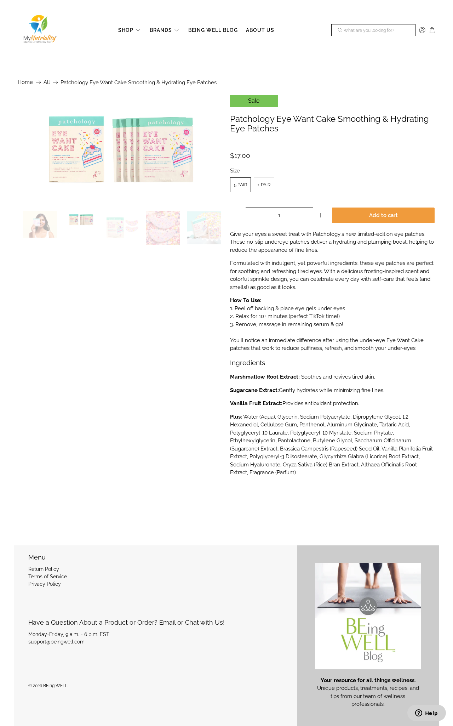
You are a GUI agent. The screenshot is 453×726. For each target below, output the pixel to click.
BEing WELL (55, 685)
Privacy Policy (44, 584)
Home (25, 82)
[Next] (211, 149)
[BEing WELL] (39, 30)
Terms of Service (47, 576)
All (47, 82)
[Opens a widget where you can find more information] (426, 713)
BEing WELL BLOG (213, 30)
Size (235, 171)
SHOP (125, 30)
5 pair (240, 184)
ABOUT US (260, 30)
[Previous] (29, 149)
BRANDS (161, 30)
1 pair (264, 184)
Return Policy (43, 569)
